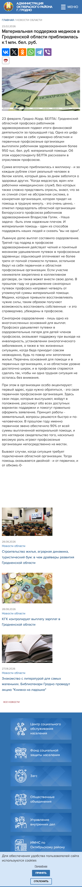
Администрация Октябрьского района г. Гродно (34, 7)
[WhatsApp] (31, 52)
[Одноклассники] (22, 52)
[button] (71, 7)
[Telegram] (39, 52)
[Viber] (47, 52)
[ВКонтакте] (6, 52)
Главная (8, 20)
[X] (14, 52)
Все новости (11, 702)
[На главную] (8, 6)
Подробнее (41, 866)
